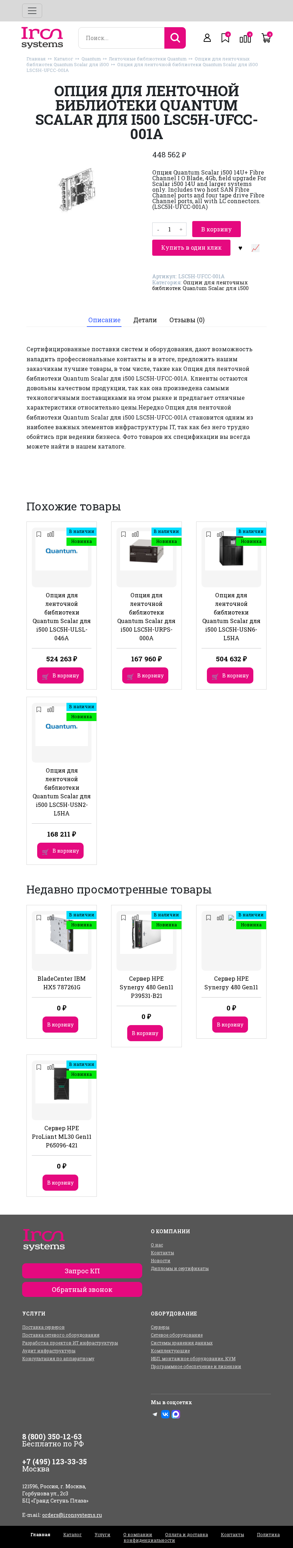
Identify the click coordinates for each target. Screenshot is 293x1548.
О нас (157, 1245)
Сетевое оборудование (177, 1335)
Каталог (63, 59)
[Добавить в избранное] (240, 247)
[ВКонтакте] (165, 1414)
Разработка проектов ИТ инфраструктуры (70, 1343)
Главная (36, 59)
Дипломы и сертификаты (180, 1268)
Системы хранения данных (182, 1343)
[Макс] (176, 1414)
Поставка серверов (43, 1327)
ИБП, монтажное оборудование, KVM (193, 1358)
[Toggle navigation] (32, 11)
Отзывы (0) (187, 320)
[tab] (104, 320)
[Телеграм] (155, 1414)
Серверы (160, 1327)
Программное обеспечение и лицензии (196, 1366)
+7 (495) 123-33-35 (54, 1461)
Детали (145, 320)
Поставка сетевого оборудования (60, 1335)
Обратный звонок (82, 1289)
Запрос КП (82, 1271)
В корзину (216, 229)
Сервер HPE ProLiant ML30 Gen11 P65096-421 (61, 1136)
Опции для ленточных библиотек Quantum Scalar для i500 (200, 285)
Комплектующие (170, 1350)
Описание (104, 320)
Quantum (91, 59)
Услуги (102, 1534)
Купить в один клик (191, 247)
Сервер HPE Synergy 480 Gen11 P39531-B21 (146, 987)
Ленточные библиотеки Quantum (148, 59)
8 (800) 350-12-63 (52, 1436)
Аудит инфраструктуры (48, 1350)
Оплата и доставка (186, 1534)
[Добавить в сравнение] (255, 247)
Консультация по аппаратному (58, 1358)
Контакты (162, 1252)
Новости (160, 1260)
